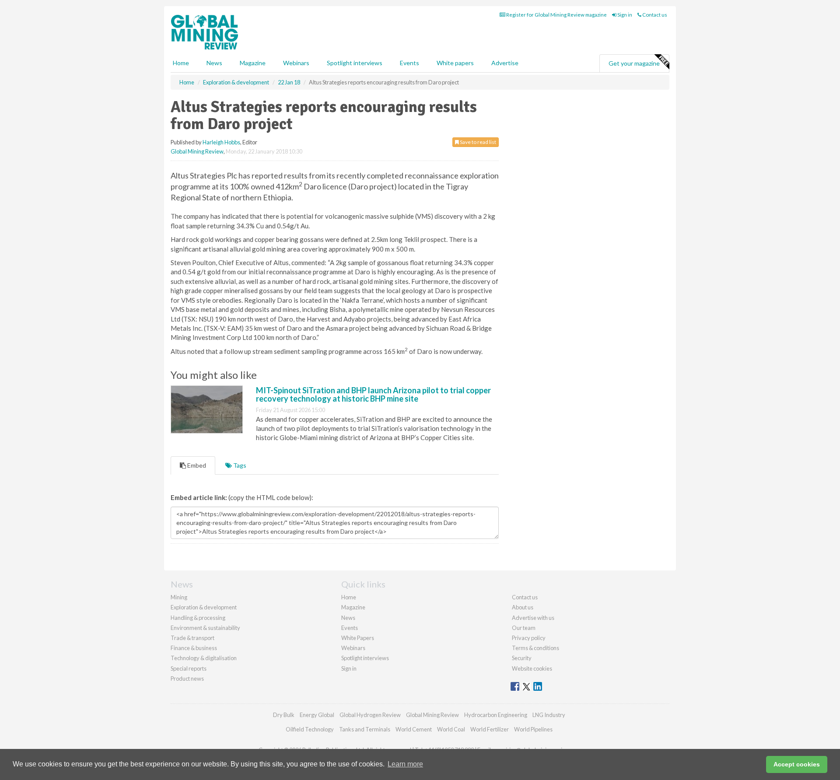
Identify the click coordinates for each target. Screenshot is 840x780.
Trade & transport (192, 637)
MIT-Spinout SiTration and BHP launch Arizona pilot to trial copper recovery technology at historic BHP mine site (373, 394)
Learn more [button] (405, 764)
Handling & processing (198, 617)
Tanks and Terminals (364, 729)
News (348, 617)
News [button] (214, 62)
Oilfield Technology (310, 729)
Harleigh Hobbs (221, 142)
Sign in (624, 14)
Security (522, 657)
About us (522, 607)
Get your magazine (634, 63)
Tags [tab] (239, 465)
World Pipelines (533, 729)
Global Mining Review (197, 151)
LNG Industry (548, 714)
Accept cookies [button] (797, 764)
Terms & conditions (535, 647)
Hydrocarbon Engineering (495, 714)
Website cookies (532, 668)
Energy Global (317, 714)
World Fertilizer (489, 729)
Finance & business (194, 647)
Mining (179, 597)
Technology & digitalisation (204, 657)
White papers (455, 62)
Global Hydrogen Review (370, 714)
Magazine (253, 62)
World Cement (414, 729)
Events (409, 62)
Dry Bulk (283, 714)
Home (181, 62)
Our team (524, 627)
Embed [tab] (196, 465)
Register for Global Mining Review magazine (556, 14)
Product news (187, 678)
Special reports (188, 668)
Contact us (654, 14)
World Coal (451, 729)
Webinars (296, 62)
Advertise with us (533, 617)
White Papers (357, 637)
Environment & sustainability (205, 627)
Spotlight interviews (354, 62)
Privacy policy (529, 637)
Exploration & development (204, 607)
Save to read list (477, 142)
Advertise (504, 62)
